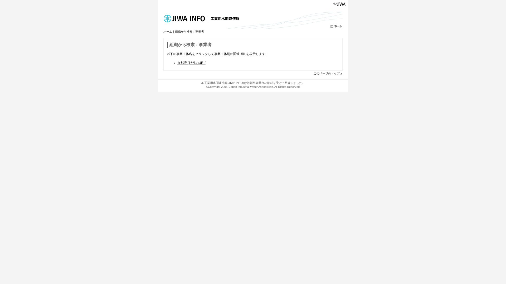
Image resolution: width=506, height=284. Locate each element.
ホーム (167, 31)
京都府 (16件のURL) (191, 63)
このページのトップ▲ (328, 73)
